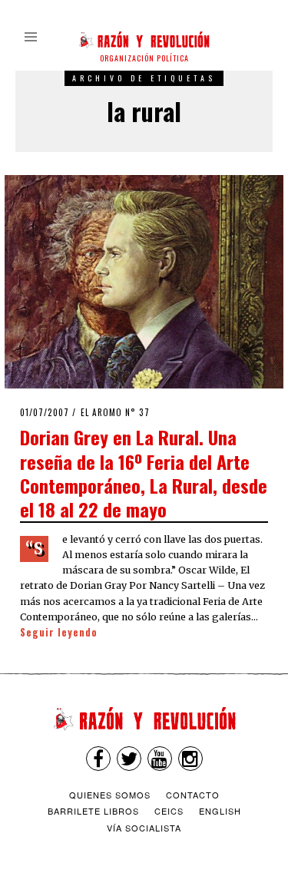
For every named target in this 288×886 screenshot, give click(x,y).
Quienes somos (110, 794)
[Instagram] (190, 758)
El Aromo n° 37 (115, 412)
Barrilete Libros (93, 811)
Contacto (193, 794)
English (220, 811)
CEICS (169, 811)
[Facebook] (98, 758)
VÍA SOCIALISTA (144, 828)
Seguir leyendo (59, 632)
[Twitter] (129, 758)
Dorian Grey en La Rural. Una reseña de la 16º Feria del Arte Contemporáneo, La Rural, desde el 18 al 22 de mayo (143, 473)
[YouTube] (159, 758)
